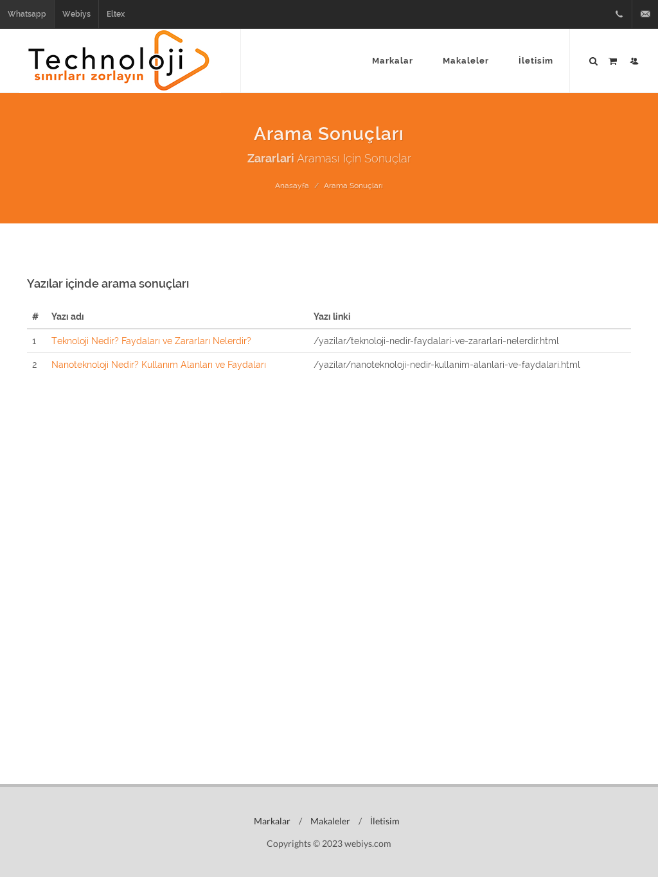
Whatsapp (27, 14)
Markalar (271, 820)
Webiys (76, 14)
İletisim (384, 820)
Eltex (116, 14)
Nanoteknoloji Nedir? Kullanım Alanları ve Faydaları (158, 365)
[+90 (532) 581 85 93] (619, 14)
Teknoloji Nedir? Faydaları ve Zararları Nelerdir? (151, 341)
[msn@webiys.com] (645, 14)
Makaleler (329, 820)
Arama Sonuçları (353, 185)
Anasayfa (292, 185)
